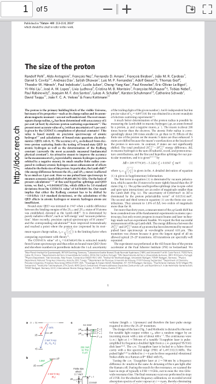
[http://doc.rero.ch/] (17, 153)
